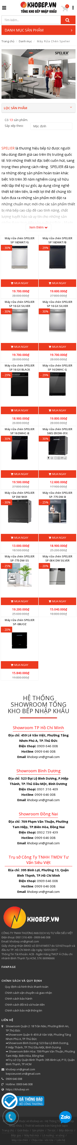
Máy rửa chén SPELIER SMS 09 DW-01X (57, 431)
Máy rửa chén (20, 1140)
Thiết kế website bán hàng (40, 1126)
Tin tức (51, 1130)
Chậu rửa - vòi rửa (42, 1140)
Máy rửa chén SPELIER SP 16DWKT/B (57, 240)
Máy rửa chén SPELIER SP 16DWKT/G (19, 240)
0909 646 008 (14, 1079)
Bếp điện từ (66, 1130)
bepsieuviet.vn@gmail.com (23, 1074)
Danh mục (25, 41)
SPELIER (8, 148)
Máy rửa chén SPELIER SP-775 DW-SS (19, 558)
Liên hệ (61, 1140)
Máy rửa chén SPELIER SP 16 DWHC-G (57, 367)
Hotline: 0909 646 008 (19, 1084)
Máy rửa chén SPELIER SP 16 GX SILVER (19, 304)
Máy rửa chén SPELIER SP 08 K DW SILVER (57, 558)
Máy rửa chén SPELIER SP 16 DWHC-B (19, 431)
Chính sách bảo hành (18, 998)
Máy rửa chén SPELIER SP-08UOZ (19, 622)
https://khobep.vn (17, 1089)
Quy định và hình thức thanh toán (26, 987)
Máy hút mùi (31, 1135)
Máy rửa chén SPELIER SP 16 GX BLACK (19, 367)
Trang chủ (7, 41)
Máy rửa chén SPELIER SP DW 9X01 (19, 495)
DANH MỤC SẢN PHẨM (24, 30)
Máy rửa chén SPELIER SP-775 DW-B (57, 495)
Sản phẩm (38, 1130)
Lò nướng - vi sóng (53, 1135)
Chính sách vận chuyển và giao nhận (28, 993)
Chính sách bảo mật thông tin (23, 1010)
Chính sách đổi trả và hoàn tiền (25, 1005)
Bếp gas (16, 1135)
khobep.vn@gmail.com (20, 1069)
